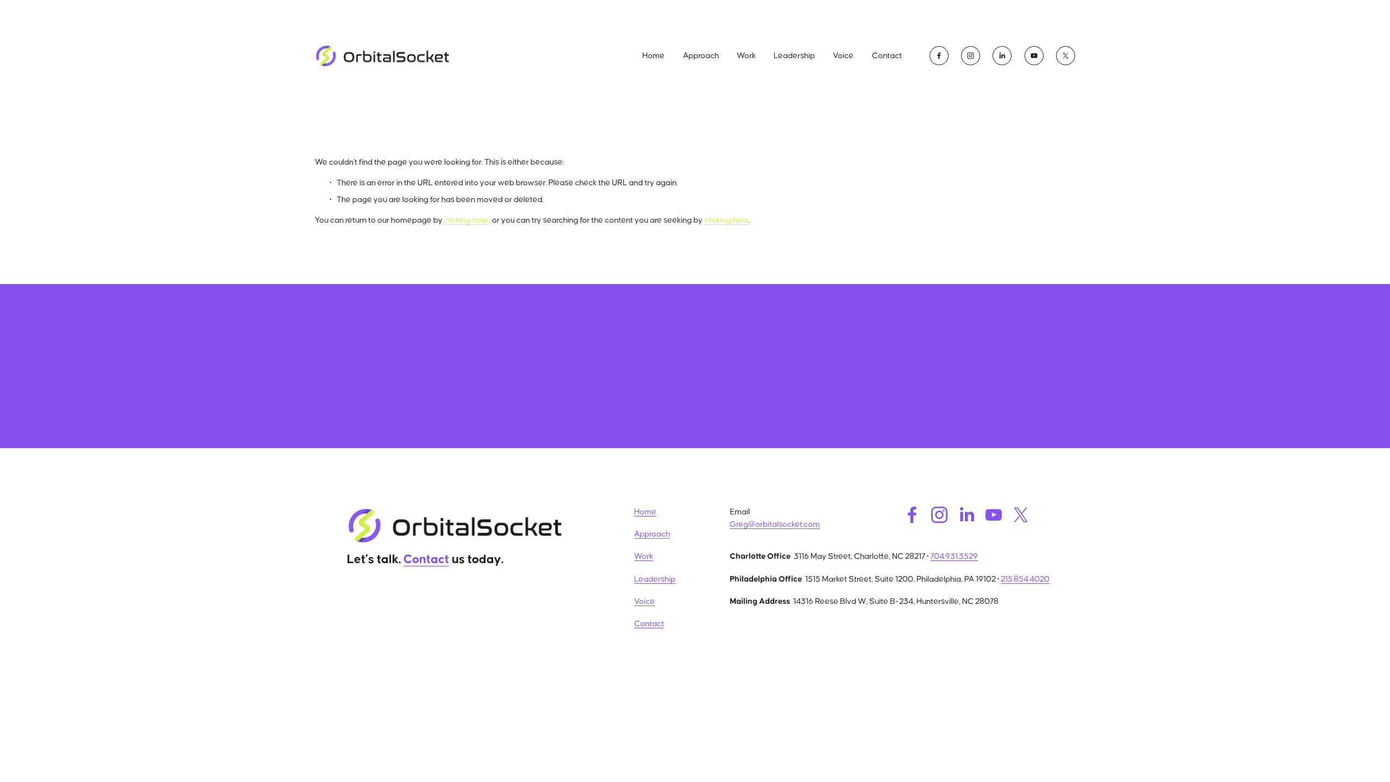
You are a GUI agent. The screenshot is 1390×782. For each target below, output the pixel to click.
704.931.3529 (954, 556)
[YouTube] (1034, 55)
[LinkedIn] (1002, 55)
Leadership (794, 56)
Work (746, 56)
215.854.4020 (1025, 579)
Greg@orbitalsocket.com (775, 524)
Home (653, 56)
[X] (1065, 55)
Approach (701, 56)
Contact (887, 56)
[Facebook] (939, 55)
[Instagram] (970, 55)
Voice (843, 56)
